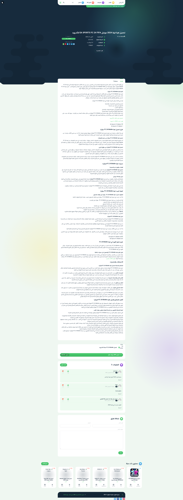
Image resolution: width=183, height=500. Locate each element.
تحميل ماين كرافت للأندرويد (116, 118)
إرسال (121, 453)
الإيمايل (89, 422)
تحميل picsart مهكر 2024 (78, 495)
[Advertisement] (91, 17)
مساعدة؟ (115, 81)
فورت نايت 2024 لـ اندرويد (116, 121)
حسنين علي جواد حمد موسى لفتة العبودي (109, 399)
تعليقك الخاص (120, 429)
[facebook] (70, 44)
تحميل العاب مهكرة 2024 (68, 495)
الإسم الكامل (121, 422)
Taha (116, 385)
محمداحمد (115, 371)
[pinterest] (65, 44)
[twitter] (67, 44)
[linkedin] (72, 44)
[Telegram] (74, 44)
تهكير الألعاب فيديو (111, 259)
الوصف (121, 81)
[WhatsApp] (63, 44)
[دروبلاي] (121, 3)
